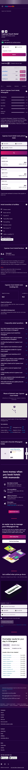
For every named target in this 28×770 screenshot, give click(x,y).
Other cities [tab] (6, 645)
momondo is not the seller (9, 693)
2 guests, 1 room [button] (7, 50)
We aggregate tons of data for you (11, 695)
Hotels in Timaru (6, 675)
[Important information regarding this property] (26, 286)
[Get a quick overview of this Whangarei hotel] (26, 91)
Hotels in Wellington (7, 673)
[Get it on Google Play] (4, 758)
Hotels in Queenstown (8, 661)
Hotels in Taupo (6, 659)
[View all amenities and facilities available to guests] (26, 205)
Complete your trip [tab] (16, 648)
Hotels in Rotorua (7, 665)
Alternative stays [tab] (15, 645)
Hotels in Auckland (7, 657)
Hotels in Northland (4, 705)
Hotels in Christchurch (8, 669)
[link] (14, 511)
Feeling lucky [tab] (6, 648)
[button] (2, 6)
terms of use (19, 624)
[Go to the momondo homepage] (9, 6)
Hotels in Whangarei (14, 705)
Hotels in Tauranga (7, 655)
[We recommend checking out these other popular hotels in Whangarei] (26, 443)
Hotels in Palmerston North (9, 671)
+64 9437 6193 (5, 40)
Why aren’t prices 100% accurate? (11, 698)
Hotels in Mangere (7, 663)
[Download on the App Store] (13, 758)
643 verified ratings (15, 42)
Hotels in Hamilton (7, 667)
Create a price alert (11, 505)
